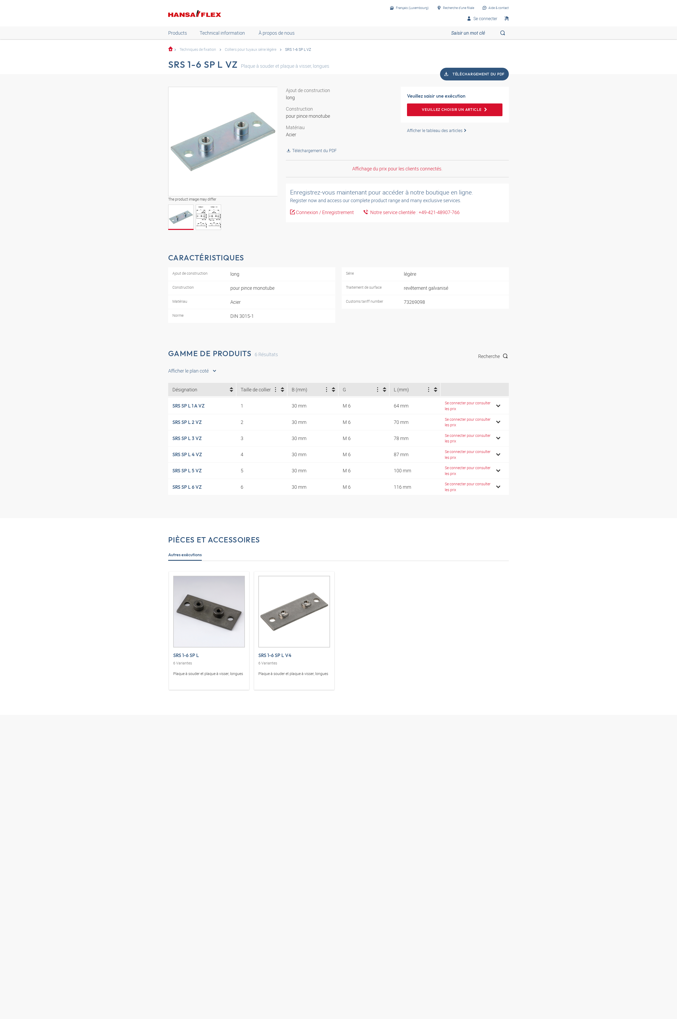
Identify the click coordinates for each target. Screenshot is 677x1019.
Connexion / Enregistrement (325, 212)
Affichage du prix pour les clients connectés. (397, 168)
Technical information (222, 33)
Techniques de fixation (198, 49)
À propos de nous (277, 33)
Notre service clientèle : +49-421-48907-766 (414, 212)
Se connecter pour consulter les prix (468, 405)
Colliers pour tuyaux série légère (250, 49)
